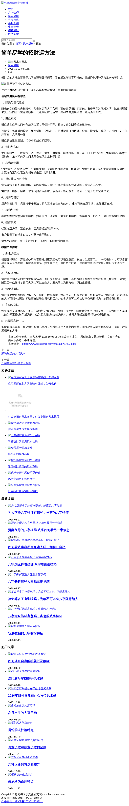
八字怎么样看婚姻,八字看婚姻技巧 (32, 564)
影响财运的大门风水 (13, 353)
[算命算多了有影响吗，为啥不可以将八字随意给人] (39, 591)
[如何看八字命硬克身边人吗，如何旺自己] (33, 540)
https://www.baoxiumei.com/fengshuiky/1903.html (49, 343)
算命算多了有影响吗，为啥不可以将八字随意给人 (43, 599)
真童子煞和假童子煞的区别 (27, 747)
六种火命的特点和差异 (24, 764)
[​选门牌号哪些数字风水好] (24, 671)
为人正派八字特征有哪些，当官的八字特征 (38, 512)
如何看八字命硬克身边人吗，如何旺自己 (37, 547)
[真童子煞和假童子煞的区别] (25, 740)
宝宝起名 (13, 19)
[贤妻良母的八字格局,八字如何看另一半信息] (35, 522)
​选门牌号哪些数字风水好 (25, 678)
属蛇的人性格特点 (21, 730)
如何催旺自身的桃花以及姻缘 (29, 661)
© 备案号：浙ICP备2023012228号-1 (22, 801)
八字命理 (13, 12)
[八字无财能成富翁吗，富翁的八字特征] (32, 608)
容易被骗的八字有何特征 (25, 633)
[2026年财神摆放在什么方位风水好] (29, 688)
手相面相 (13, 23)
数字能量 (13, 33)
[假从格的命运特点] (20, 774)
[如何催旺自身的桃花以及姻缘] (27, 654)
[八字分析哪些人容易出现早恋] (27, 574)
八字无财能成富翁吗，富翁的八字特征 (35, 616)
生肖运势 (13, 26)
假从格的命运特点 (21, 781)
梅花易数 (13, 30)
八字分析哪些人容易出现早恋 (29, 581)
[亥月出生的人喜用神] (21, 705)
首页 (10, 9)
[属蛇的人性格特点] (20, 722)
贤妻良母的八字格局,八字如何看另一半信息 (39, 530)
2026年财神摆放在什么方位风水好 (32, 695)
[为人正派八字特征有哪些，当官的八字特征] (35, 505)
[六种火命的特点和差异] (23, 757)
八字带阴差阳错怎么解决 (16, 363)
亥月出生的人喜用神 (22, 713)
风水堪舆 (13, 16)
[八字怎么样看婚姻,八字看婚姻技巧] (30, 557)
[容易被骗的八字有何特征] (24, 626)
